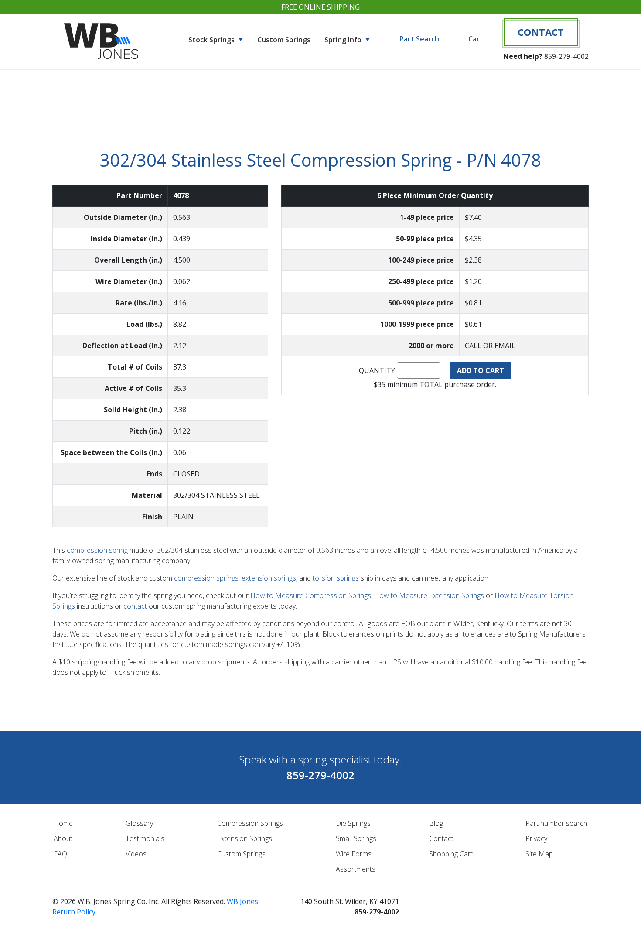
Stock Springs (212, 39)
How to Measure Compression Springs (310, 595)
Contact (541, 31)
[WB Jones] (102, 37)
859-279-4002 (566, 56)
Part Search (419, 39)
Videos (136, 854)
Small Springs (356, 838)
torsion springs (336, 578)
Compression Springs (250, 823)
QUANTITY (377, 370)
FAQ (60, 854)
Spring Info (343, 39)
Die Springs (353, 823)
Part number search (556, 823)
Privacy (536, 838)
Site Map (539, 854)
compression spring (97, 550)
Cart (475, 39)
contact (135, 606)
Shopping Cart (451, 854)
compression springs (206, 578)
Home (63, 823)
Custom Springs (283, 39)
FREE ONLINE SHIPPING (320, 7)
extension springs (269, 578)
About (63, 838)
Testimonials (145, 838)
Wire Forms (354, 854)
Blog (436, 823)
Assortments (355, 869)
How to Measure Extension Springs (429, 595)
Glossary (139, 823)
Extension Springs (244, 838)
